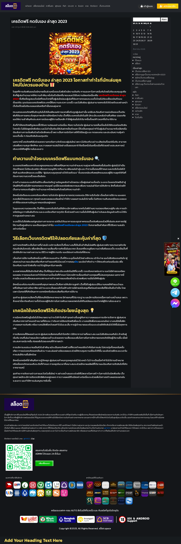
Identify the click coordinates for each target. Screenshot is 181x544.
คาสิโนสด (49, 6)
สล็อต (137, 63)
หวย (87, 6)
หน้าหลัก (138, 111)
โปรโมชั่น (139, 117)
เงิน (76, 261)
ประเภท (71, 6)
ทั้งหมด (138, 60)
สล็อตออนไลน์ (38, 6)
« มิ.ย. (135, 54)
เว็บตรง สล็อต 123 (142, 71)
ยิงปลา (81, 6)
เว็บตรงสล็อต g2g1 (143, 80)
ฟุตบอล (58, 6)
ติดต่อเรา (94, 6)
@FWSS (107, 428)
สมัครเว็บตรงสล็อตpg (144, 77)
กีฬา (64, 6)
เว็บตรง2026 (104, 6)
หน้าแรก (28, 6)
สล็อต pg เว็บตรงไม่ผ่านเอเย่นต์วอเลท (149, 85)
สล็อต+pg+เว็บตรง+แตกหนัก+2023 (150, 74)
